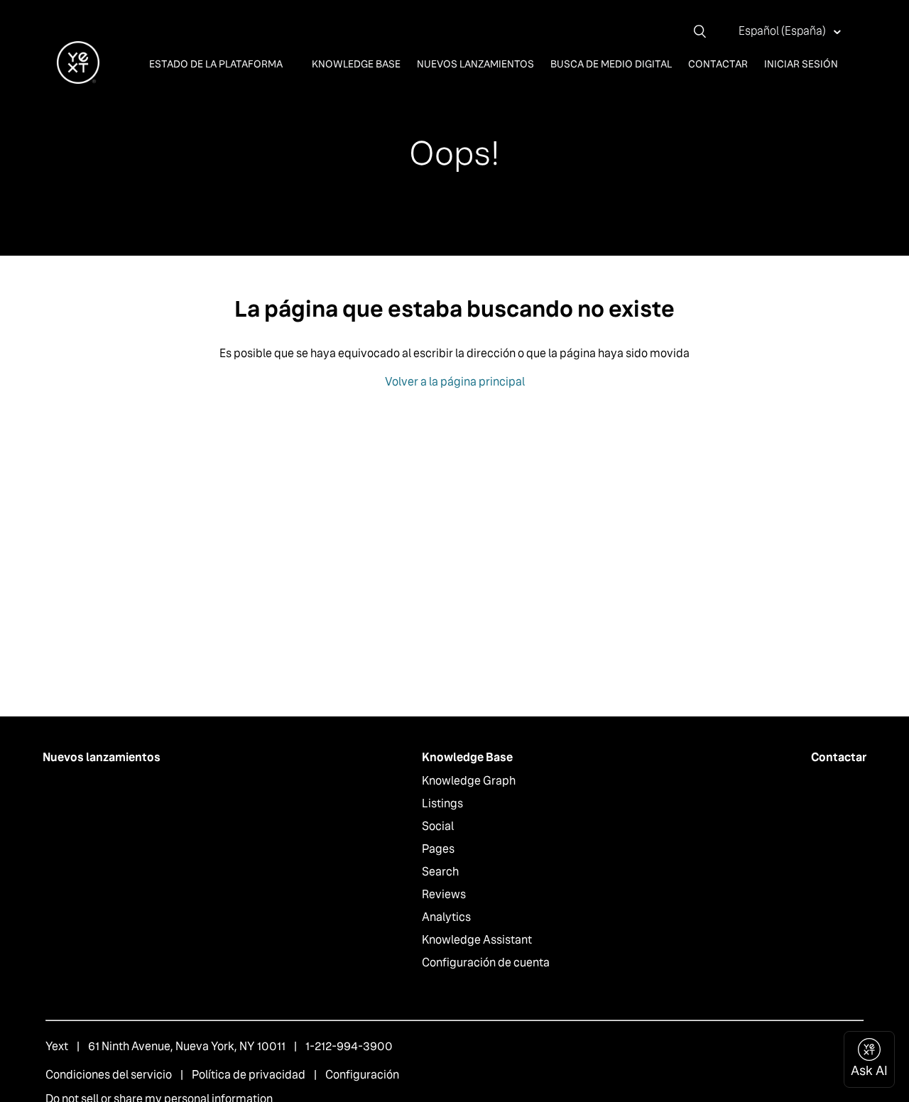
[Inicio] (78, 79)
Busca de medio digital (611, 64)
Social (438, 826)
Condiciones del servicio (108, 1074)
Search (440, 871)
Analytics (446, 917)
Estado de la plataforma (217, 64)
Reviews (444, 894)
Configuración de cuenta (486, 962)
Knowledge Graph (469, 780)
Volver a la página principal (455, 381)
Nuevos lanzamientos (475, 64)
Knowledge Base (356, 64)
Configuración (362, 1074)
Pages (438, 848)
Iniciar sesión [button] (801, 64)
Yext (56, 1046)
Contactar (718, 64)
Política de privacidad (248, 1074)
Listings (442, 803)
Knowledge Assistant (477, 939)
